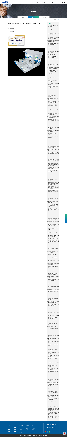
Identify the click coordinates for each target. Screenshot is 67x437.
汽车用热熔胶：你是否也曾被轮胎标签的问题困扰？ (53, 375)
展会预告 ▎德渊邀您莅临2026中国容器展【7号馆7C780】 (53, 57)
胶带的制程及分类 (50, 73)
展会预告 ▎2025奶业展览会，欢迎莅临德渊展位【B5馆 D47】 (53, 157)
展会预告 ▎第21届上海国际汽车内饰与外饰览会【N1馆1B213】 (53, 31)
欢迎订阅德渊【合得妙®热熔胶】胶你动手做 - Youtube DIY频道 (53, 417)
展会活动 (33, 17)
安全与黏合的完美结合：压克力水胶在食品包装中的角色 (53, 168)
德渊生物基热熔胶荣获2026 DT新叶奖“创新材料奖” (53, 49)
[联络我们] (64, 2)
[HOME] (52, 19)
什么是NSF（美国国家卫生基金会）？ (53, 246)
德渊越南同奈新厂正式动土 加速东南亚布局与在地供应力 (53, 52)
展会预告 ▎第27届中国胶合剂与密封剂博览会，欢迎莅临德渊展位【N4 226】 (53, 228)
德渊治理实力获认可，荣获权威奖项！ (53, 238)
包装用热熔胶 (27, 425)
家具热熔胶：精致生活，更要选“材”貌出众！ (53, 342)
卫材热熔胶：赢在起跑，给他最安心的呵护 (53, 347)
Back (26, 77)
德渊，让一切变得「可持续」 (52, 401)
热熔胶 (32, 425)
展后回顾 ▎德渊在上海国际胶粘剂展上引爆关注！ (53, 296)
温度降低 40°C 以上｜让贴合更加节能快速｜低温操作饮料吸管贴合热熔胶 (53, 120)
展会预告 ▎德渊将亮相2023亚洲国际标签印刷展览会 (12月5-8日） (53, 274)
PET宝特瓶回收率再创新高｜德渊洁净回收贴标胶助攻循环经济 (53, 117)
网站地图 (9, 429)
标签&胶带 (27, 428)
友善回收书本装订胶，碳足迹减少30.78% (53, 267)
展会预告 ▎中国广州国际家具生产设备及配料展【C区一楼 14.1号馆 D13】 (53, 196)
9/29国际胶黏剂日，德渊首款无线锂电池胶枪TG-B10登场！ (53, 96)
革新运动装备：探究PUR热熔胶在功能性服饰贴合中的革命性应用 (53, 233)
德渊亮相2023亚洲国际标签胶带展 (53, 271)
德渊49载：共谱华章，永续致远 (52, 155)
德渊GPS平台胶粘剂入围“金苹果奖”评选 (53, 372)
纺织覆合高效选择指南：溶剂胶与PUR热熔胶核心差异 (53, 174)
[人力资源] (54, 2)
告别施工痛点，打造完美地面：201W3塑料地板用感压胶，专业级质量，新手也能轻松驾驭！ (53, 90)
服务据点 (15, 427)
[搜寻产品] (60, 2)
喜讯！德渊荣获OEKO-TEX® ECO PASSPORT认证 (53, 29)
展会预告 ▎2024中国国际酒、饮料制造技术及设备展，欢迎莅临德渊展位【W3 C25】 (53, 213)
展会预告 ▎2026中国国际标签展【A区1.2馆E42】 (53, 81)
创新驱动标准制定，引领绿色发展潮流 (53, 289)
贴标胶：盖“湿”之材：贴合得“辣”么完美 (53, 361)
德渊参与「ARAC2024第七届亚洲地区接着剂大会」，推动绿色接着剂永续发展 (53, 209)
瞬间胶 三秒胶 (34, 432)
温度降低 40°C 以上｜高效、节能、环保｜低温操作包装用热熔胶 (53, 123)
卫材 (20, 428)
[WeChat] (49, 432)
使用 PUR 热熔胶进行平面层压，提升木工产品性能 (53, 258)
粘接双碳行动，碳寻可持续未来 (52, 358)
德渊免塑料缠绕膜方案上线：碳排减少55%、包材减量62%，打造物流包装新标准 (53, 176)
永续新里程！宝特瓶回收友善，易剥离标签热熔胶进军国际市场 (53, 280)
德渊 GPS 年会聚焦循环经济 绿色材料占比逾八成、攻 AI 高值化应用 (53, 38)
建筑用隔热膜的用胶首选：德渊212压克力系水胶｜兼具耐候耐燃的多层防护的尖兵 (53, 160)
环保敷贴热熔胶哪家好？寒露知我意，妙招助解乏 (53, 377)
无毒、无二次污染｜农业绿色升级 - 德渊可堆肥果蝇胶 (53, 128)
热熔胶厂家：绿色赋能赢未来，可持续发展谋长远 (53, 353)
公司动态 (44, 17)
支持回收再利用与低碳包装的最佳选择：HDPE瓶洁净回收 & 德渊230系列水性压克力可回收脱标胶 (53, 164)
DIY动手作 (21, 432)
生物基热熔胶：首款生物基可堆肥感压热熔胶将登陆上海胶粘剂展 (53, 302)
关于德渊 (9, 424)
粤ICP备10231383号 (37, 435)
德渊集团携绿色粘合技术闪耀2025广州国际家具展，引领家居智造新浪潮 (53, 191)
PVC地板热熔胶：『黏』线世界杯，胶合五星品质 (53, 356)
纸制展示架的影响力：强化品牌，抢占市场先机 (53, 180)
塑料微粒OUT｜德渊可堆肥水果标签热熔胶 (53, 134)
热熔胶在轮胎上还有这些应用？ (52, 320)
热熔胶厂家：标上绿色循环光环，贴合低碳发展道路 (53, 350)
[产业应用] (32, 2)
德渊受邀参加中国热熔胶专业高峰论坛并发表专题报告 (53, 264)
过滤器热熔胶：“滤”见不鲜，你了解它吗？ (53, 333)
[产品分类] (38, 2)
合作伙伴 (15, 431)
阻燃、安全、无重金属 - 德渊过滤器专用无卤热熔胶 (53, 137)
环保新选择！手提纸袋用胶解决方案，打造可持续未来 (53, 252)
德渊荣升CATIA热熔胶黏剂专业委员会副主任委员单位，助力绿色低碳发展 (53, 194)
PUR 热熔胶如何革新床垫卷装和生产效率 (53, 78)
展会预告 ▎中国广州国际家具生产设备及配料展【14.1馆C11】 (53, 75)
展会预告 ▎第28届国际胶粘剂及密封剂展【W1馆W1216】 (53, 107)
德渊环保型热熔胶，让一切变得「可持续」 (53, 363)
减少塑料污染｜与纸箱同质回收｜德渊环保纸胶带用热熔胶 (53, 114)
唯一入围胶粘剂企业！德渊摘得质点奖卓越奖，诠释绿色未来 (53, 65)
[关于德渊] (48, 2)
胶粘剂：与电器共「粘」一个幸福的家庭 (53, 283)
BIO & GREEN (21, 425)
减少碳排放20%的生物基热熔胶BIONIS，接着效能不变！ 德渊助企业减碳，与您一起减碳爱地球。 (53, 392)
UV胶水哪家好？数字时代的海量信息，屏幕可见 (53, 388)
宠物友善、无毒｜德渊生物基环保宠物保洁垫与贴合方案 (53, 125)
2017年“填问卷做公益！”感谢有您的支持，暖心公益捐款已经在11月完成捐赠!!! (53, 413)
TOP (64, 435)
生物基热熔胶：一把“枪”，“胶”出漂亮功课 (53, 313)
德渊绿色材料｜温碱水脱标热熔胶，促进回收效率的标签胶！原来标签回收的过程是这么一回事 (53, 409)
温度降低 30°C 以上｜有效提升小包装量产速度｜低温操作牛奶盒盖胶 (53, 105)
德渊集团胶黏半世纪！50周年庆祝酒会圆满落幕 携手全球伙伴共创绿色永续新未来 (53, 34)
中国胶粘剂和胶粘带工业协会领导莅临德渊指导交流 (53, 47)
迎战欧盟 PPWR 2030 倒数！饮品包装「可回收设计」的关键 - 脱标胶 (53, 68)
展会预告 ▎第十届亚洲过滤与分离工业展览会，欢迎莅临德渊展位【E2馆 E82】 (53, 205)
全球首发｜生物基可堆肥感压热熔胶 (53, 291)
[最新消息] (43, 2)
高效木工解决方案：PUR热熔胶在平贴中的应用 (53, 84)
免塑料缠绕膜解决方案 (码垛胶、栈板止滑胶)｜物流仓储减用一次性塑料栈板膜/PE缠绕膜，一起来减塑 (53, 183)
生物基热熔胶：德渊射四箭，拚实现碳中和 (53, 336)
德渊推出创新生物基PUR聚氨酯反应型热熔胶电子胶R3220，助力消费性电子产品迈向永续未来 (53, 187)
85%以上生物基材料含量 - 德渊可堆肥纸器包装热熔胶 (53, 131)
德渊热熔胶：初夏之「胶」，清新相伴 (53, 315)
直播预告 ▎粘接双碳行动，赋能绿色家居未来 (53, 366)
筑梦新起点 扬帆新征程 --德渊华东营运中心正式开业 (53, 249)
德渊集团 (9, 431)
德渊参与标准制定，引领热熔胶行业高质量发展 (53, 60)
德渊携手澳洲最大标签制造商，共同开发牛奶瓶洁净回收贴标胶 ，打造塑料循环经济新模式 (53, 110)
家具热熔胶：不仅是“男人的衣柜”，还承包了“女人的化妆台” (53, 318)
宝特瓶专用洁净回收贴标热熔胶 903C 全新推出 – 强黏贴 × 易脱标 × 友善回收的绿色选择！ (53, 140)
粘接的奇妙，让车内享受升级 (52, 284)
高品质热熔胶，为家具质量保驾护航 (53, 254)
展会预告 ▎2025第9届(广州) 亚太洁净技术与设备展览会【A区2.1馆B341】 (53, 153)
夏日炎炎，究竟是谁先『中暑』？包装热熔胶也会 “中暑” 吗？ (53, 396)
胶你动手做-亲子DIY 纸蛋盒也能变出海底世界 (53, 420)
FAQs (8, 427)
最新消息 (55, 19)
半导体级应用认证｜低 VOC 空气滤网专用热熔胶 (53, 93)
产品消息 (22, 17)
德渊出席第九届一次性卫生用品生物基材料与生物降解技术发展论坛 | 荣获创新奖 (53, 241)
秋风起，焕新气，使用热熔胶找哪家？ (53, 382)
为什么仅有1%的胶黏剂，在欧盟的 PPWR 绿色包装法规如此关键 (53, 71)
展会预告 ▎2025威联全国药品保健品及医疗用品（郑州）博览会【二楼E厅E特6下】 (53, 143)
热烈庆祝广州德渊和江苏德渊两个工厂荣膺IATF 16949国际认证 (53, 147)
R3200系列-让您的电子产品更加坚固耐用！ (53, 216)
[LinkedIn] (47, 432)
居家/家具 (21, 429)
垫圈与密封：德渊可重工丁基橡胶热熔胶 (53, 150)
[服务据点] (62, 2)
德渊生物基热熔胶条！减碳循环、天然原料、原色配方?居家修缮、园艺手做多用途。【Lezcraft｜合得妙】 (53, 404)
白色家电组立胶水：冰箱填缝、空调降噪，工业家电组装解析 (53, 270)
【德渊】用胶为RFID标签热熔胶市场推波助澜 (53, 310)
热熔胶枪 (33, 429)
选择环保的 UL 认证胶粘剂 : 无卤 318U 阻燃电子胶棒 (53, 202)
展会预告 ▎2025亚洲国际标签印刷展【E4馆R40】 (53, 87)
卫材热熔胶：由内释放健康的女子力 (53, 321)
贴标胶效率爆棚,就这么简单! (52, 389)
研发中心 (15, 429)
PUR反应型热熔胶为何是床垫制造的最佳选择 (53, 222)
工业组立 (27, 429)
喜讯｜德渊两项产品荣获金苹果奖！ (53, 328)
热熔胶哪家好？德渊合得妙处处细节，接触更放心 (53, 385)
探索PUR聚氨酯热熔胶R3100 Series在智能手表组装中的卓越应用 (53, 219)
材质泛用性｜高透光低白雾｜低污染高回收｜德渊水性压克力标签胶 (53, 102)
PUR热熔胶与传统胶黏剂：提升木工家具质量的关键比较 (53, 171)
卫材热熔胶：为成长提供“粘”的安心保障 (53, 331)
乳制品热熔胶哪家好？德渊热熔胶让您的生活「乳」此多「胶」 (53, 380)
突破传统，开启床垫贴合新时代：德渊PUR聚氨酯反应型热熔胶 (53, 225)
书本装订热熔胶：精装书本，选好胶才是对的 (53, 345)
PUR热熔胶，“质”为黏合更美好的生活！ (53, 324)
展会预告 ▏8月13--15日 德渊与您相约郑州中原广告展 (53, 399)
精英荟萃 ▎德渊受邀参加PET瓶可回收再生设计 (53, 294)
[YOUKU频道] (45, 432)
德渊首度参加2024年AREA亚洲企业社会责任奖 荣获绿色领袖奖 (53, 236)
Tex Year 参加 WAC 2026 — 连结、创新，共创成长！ (53, 26)
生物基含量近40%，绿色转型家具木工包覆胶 (53, 99)
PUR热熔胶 (33, 428)
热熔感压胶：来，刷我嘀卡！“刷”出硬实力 (53, 339)
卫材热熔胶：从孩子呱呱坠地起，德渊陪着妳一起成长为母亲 (53, 305)
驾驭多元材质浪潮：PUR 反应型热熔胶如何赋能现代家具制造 (53, 44)
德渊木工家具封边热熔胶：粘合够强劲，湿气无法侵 (53, 369)
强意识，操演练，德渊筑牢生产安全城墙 (53, 287)
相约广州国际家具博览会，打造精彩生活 (53, 261)
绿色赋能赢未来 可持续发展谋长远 (53, 406)
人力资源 (15, 425)
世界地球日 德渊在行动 (51, 54)
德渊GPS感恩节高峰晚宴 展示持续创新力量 (53, 199)
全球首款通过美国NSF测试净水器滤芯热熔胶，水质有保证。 (53, 245)
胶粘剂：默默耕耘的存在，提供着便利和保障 (53, 277)
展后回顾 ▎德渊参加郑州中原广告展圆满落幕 (53, 308)
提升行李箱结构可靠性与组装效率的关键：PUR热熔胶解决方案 (53, 41)
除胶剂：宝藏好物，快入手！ (52, 326)
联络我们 (15, 424)
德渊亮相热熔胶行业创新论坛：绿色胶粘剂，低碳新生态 (53, 62)
